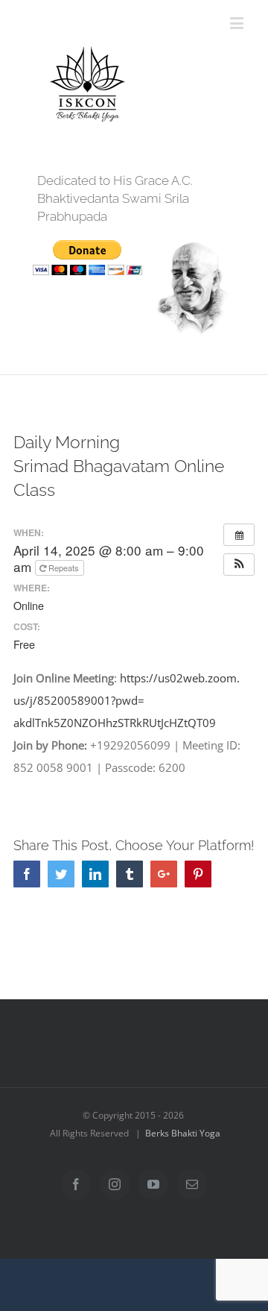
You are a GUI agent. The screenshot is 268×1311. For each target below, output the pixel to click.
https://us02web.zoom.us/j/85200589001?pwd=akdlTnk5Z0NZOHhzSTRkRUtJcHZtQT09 (126, 700)
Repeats (63, 567)
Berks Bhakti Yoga (182, 1133)
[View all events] (239, 535)
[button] (239, 564)
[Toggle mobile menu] (238, 23)
